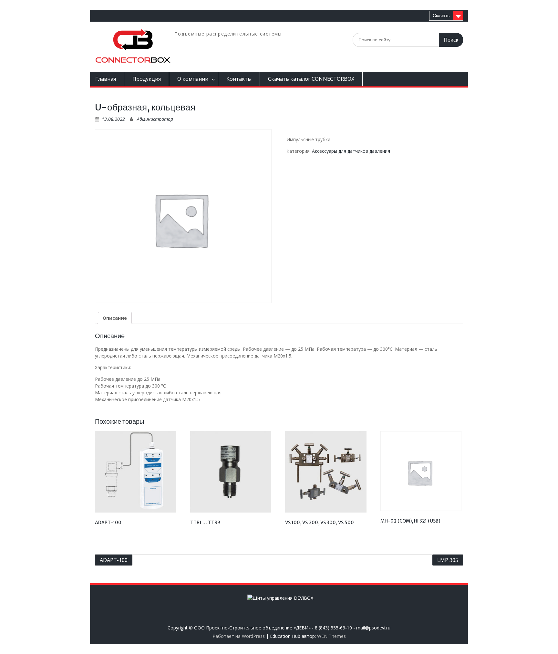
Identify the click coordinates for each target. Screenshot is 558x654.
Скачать (441, 15)
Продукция (146, 78)
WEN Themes (331, 636)
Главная (105, 78)
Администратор (155, 119)
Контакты (239, 78)
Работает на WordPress (238, 636)
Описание (115, 318)
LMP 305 (447, 560)
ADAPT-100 (114, 560)
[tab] (115, 318)
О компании (192, 78)
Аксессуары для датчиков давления (351, 151)
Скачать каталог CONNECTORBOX (311, 78)
